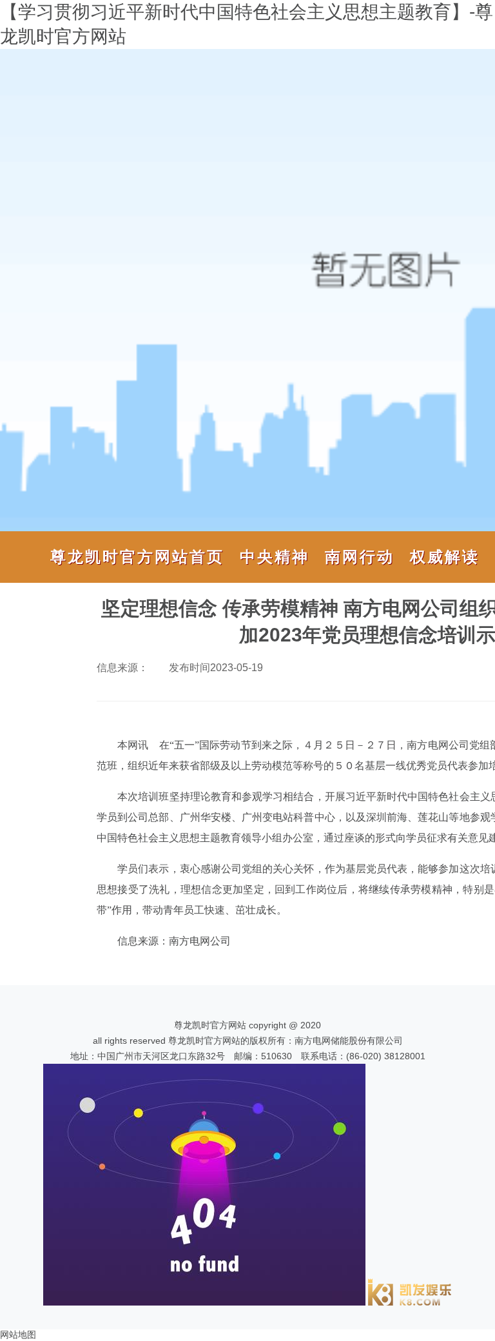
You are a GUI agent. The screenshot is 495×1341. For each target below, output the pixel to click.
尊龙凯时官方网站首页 (137, 556)
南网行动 (359, 556)
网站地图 (18, 1334)
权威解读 (445, 556)
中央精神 (274, 556)
